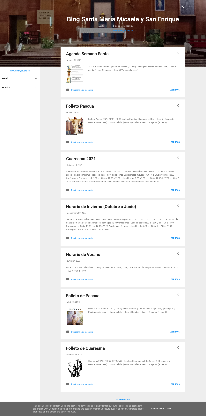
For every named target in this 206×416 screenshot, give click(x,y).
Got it (170, 408)
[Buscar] (183, 7)
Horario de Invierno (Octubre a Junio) (101, 206)
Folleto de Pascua (82, 295)
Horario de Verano (83, 254)
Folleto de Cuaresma (85, 348)
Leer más (175, 90)
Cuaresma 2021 (81, 158)
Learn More (157, 408)
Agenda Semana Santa (87, 53)
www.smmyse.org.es (123, 30)
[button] (178, 53)
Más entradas (123, 399)
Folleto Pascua (80, 106)
